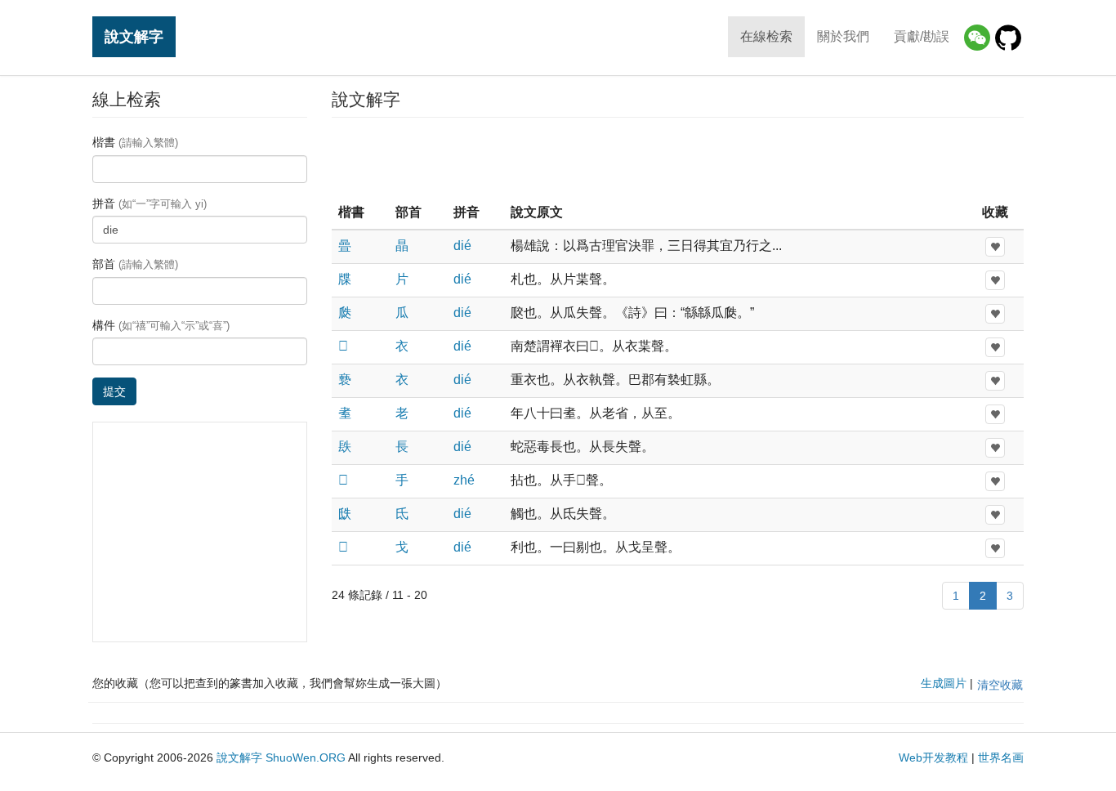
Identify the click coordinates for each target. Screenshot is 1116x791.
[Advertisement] (677, 158)
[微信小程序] (977, 37)
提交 (114, 391)
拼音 (149, 203)
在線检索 (766, 36)
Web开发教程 (933, 757)
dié (462, 245)
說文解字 (134, 36)
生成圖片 (943, 683)
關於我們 (843, 36)
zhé (464, 480)
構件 (161, 325)
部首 (135, 263)
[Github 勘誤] (1008, 37)
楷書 (135, 142)
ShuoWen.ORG (306, 757)
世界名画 (1001, 757)
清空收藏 (1000, 684)
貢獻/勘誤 (921, 36)
